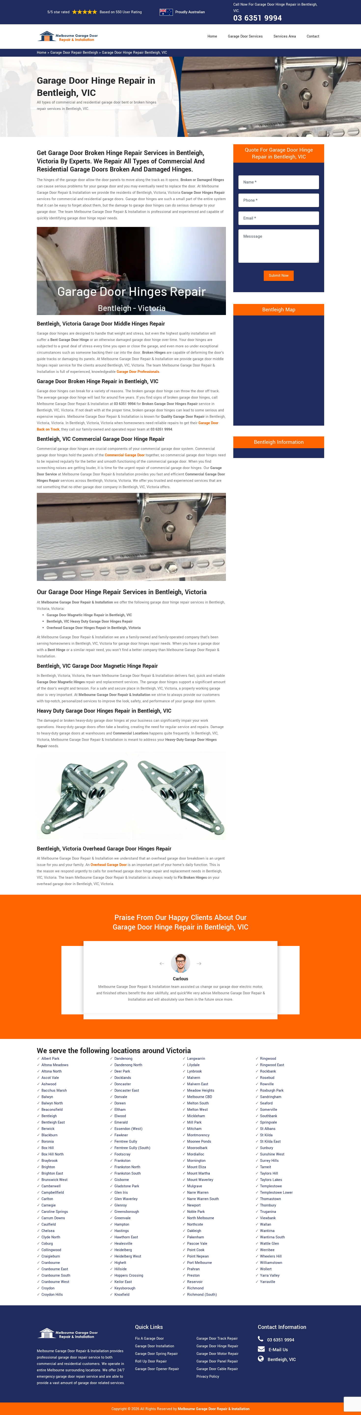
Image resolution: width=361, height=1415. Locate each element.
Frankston (122, 1160)
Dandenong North (128, 1065)
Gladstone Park (126, 1186)
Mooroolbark (197, 1148)
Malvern (193, 1077)
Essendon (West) (128, 1128)
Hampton (121, 1224)
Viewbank (268, 1218)
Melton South (198, 1103)
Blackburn (49, 1135)
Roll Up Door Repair (151, 1361)
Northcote (195, 1224)
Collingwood (51, 1250)
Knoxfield (121, 1294)
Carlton (47, 1199)
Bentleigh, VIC (282, 1359)
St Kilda (266, 1135)
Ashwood (49, 1084)
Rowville (267, 1084)
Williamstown (271, 1262)
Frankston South (127, 1173)
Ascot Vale (50, 1077)
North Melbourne (200, 1218)
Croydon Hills (52, 1294)
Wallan (265, 1224)
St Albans (268, 1128)
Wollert (266, 1269)
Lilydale (193, 1065)
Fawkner (121, 1135)
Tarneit (265, 1167)
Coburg (47, 1243)
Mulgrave (194, 1186)
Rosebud (267, 1077)
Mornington (196, 1160)
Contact (313, 36)
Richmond (195, 1288)
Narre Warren (197, 1192)
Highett (120, 1262)
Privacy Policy (207, 1376)
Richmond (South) (202, 1294)
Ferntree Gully (125, 1141)
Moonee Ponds (199, 1141)
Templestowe (271, 1186)
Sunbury (266, 1148)
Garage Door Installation (154, 1346)
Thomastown (270, 1199)
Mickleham (196, 1116)
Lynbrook (194, 1071)
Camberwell (51, 1186)
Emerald (121, 1122)
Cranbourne (51, 1262)
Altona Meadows (55, 1065)
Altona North (52, 1071)
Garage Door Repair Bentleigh (74, 52)
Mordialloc (195, 1154)
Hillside (120, 1269)
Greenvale (122, 1218)
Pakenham (195, 1237)
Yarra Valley (269, 1275)
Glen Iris (121, 1192)
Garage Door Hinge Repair (217, 1346)
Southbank (268, 1116)
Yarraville (267, 1281)
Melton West (197, 1109)
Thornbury (268, 1205)
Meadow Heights (200, 1090)
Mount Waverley (200, 1179)
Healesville (123, 1243)
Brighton (48, 1167)
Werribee (267, 1250)
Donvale (120, 1097)
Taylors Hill (269, 1173)
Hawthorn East (126, 1237)
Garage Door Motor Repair (217, 1353)
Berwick (48, 1128)
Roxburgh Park (271, 1090)
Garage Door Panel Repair (217, 1361)
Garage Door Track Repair (217, 1338)
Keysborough (124, 1288)
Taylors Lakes (271, 1179)
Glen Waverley (126, 1199)
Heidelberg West (127, 1256)
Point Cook (195, 1250)
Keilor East (123, 1281)
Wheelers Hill (271, 1256)
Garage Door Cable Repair (217, 1369)
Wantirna (267, 1230)
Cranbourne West (55, 1281)
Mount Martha (198, 1173)
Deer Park (122, 1071)
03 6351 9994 (257, 18)
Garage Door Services (245, 36)
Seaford (266, 1103)
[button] (166, 964)
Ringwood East (272, 1065)
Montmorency (198, 1135)
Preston (193, 1275)
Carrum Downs (53, 1218)
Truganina (268, 1211)
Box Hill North (53, 1154)
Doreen (120, 1103)
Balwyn (47, 1097)
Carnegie (49, 1205)
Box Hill (48, 1148)
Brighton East (52, 1173)
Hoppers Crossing (128, 1275)
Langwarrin (196, 1058)
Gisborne (121, 1179)
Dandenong (123, 1058)
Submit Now (279, 275)
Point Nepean (198, 1256)
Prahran (193, 1269)
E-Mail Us (278, 1350)
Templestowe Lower (276, 1192)
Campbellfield (53, 1192)
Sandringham (270, 1097)
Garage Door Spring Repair (156, 1353)
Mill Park (194, 1122)
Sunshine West (272, 1154)
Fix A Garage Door (149, 1338)
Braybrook (49, 1160)
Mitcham (194, 1128)
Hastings (121, 1230)
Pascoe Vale (197, 1243)
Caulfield (49, 1224)
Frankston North (127, 1167)
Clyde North (51, 1237)
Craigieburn (51, 1256)
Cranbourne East (55, 1269)
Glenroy (120, 1205)
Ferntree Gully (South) (132, 1148)
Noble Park (196, 1211)
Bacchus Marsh (54, 1090)
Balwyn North (52, 1103)
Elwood (120, 1116)
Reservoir (195, 1281)
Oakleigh (194, 1230)
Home (212, 36)
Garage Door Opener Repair (157, 1369)
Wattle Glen (269, 1243)
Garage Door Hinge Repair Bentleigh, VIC (134, 52)
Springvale (268, 1122)
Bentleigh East (53, 1122)
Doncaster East (126, 1090)
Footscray (122, 1154)
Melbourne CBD (199, 1097)
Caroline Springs (55, 1211)
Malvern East (197, 1084)
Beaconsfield (52, 1109)
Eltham (120, 1109)
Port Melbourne (199, 1262)
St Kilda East (270, 1141)
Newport (194, 1205)
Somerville (268, 1109)
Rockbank (268, 1071)
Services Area (285, 36)
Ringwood (268, 1058)
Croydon (48, 1288)
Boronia (48, 1141)
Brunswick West (55, 1179)
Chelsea (48, 1230)
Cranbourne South (56, 1275)
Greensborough (126, 1211)
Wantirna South (272, 1237)
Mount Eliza (196, 1167)
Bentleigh (49, 1116)
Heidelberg (123, 1250)
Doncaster (122, 1084)
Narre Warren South (203, 1199)
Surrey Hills (269, 1160)
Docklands (122, 1077)
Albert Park (50, 1058)
